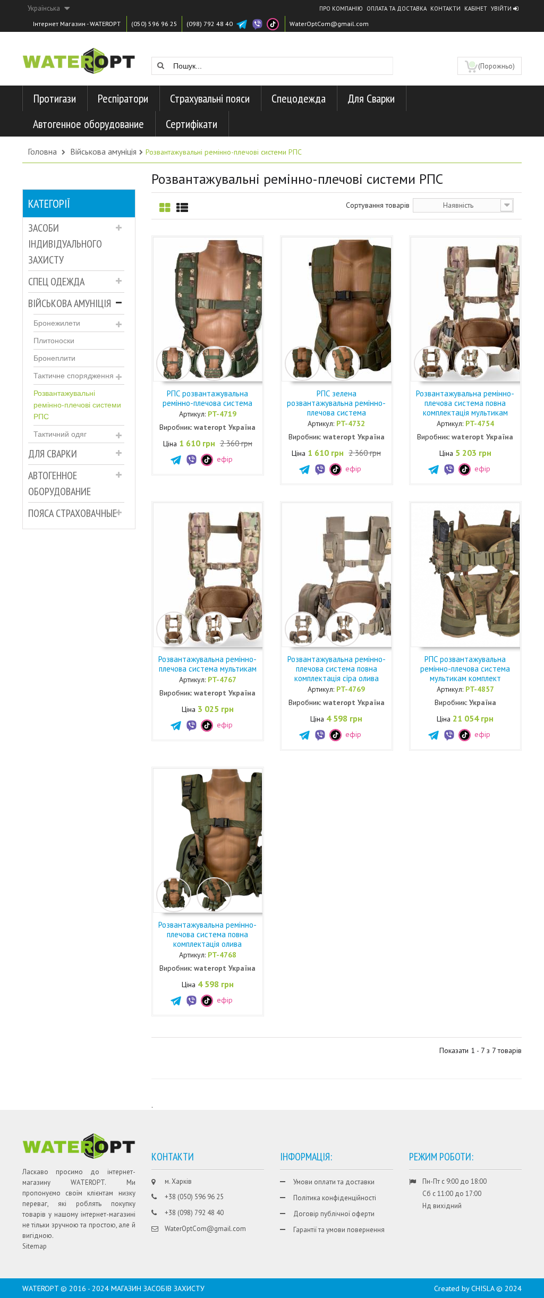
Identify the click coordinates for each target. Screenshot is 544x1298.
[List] (182, 208)
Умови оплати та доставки (334, 1181)
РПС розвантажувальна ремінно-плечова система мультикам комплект (465, 668)
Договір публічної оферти (334, 1213)
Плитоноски (53, 340)
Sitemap (34, 1246)
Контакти (445, 8)
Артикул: (192, 414)
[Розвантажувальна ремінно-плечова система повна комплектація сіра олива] (354, 574)
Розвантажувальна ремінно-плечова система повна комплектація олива (207, 934)
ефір (224, 459)
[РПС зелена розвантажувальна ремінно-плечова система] (354, 308)
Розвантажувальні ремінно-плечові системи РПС (77, 405)
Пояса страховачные (72, 513)
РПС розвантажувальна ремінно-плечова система (207, 398)
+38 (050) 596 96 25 (194, 1196)
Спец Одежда (56, 282)
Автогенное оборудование (59, 483)
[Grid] (164, 208)
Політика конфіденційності (334, 1197)
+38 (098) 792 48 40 (194, 1212)
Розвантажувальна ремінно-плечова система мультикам (207, 664)
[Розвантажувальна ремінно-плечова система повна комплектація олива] (225, 839)
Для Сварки (52, 454)
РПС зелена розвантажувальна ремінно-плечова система (336, 403)
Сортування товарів (378, 205)
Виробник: (175, 427)
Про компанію (341, 8)
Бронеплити (54, 358)
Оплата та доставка (397, 8)
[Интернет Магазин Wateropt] (78, 55)
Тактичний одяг (60, 434)
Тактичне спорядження (73, 375)
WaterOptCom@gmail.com (329, 24)
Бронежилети (56, 323)
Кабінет (475, 8)
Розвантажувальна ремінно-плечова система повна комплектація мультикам (465, 403)
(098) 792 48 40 (209, 24)
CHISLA (482, 1288)
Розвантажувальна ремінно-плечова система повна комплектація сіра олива (336, 668)
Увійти (502, 8)
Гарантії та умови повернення (339, 1229)
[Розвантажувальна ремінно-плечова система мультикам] (225, 574)
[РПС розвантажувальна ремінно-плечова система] (225, 308)
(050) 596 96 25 (154, 24)
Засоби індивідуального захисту (65, 244)
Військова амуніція (69, 303)
